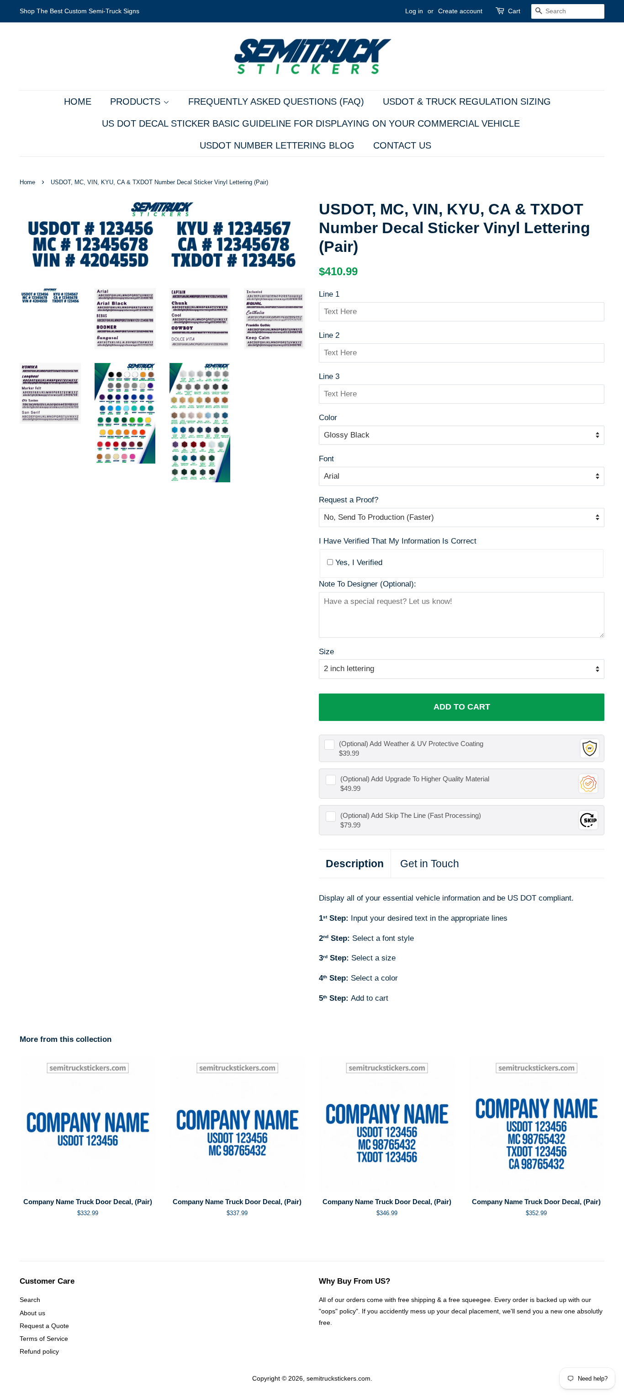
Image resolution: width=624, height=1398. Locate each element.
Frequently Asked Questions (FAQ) (276, 101)
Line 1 (329, 294)
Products (136, 101)
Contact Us (402, 145)
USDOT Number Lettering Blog (277, 145)
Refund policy (39, 1351)
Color (328, 417)
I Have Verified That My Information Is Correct (397, 541)
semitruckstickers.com (338, 1378)
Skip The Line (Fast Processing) (410, 815)
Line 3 (329, 376)
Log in (414, 11)
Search (30, 1299)
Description (355, 864)
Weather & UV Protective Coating (411, 743)
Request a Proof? (348, 500)
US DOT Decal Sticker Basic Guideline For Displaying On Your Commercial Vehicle (311, 123)
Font (326, 458)
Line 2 (329, 335)
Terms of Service (44, 1338)
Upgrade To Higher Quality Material (414, 778)
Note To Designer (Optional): (367, 584)
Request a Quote (44, 1325)
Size (326, 651)
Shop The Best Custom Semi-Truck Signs (79, 11)
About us (32, 1313)
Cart (514, 11)
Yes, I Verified (357, 562)
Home (77, 101)
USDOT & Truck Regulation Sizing (467, 101)
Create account (460, 11)
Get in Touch (429, 864)
